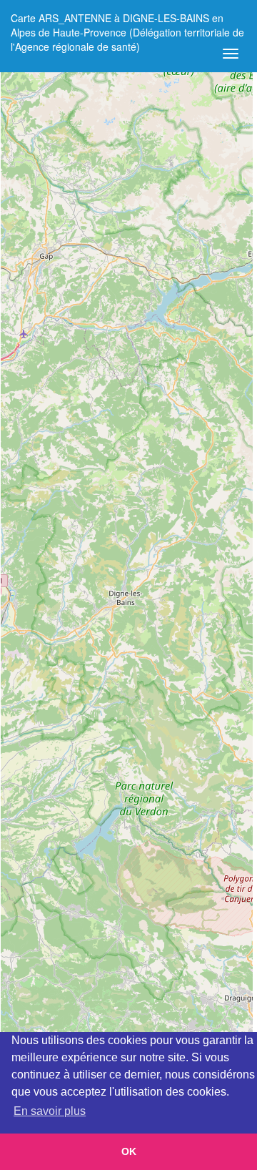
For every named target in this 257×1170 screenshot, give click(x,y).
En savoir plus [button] (50, 1111)
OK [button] (128, 1151)
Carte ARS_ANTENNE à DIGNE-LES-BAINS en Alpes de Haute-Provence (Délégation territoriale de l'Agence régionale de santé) (127, 23)
